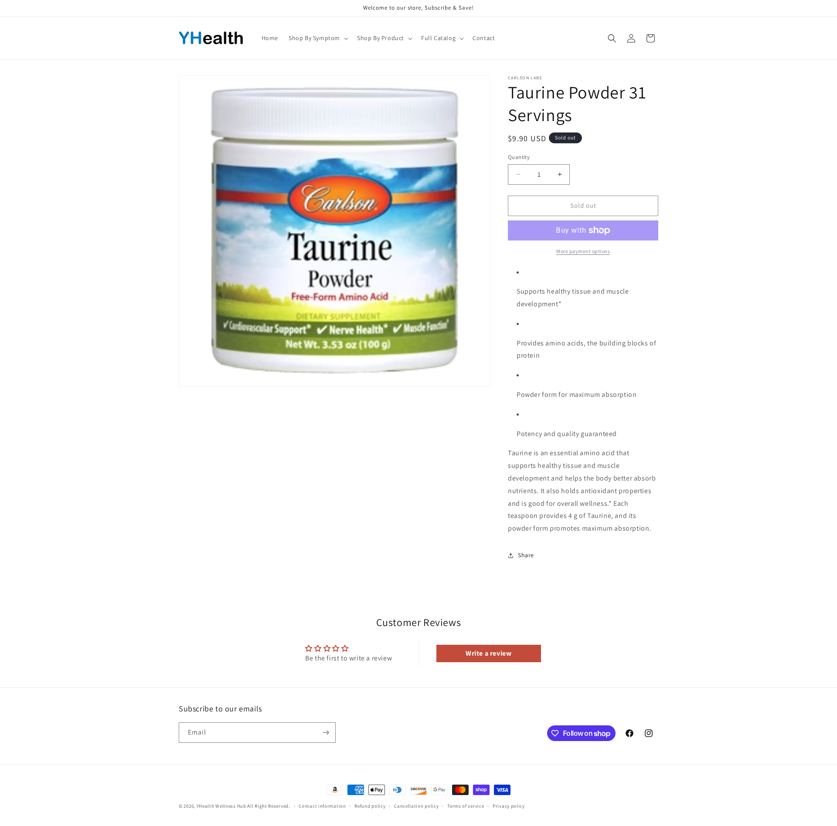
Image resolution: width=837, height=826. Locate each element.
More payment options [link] (583, 251)
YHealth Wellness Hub (221, 806)
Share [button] (526, 555)
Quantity (519, 157)
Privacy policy (509, 806)
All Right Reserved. (268, 806)
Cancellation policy (416, 806)
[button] (317, 38)
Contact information (322, 806)
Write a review (488, 653)
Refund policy (369, 806)
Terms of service (465, 806)
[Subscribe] (325, 732)
